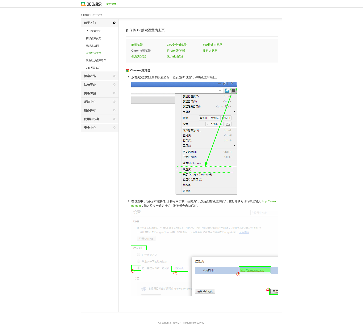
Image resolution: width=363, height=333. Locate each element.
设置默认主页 (93, 53)
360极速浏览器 (212, 44)
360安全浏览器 (177, 44)
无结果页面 (92, 45)
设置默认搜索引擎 (96, 60)
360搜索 (85, 15)
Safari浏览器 (175, 56)
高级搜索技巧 (93, 38)
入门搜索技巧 (93, 31)
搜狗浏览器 (210, 50)
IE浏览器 (137, 44)
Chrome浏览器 (141, 50)
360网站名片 (93, 67)
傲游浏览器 (138, 56)
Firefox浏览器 (176, 50)
